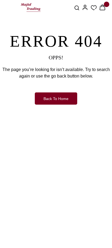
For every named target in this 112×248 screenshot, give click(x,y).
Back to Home (56, 98)
